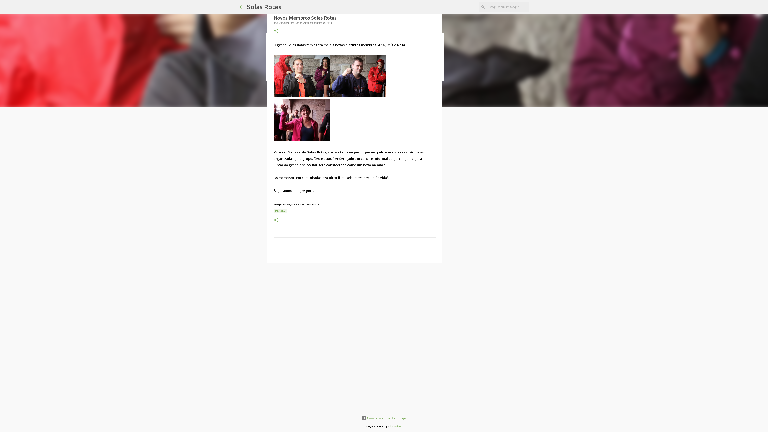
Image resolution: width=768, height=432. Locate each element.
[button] (276, 31)
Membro (280, 210)
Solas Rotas (264, 6)
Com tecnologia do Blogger (386, 418)
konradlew (396, 426)
